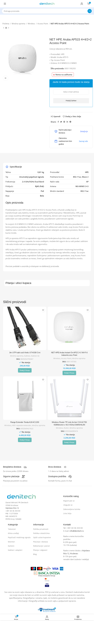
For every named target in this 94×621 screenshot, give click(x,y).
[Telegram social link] (70, 121)
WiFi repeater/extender (21, 425)
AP (87, 181)
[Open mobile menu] (4, 3)
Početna (6, 23)
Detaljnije (84, 131)
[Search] (90, 11)
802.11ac (84, 191)
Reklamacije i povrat (41, 546)
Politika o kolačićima (41, 533)
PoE (42, 191)
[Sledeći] (8, 28)
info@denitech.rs (77, 531)
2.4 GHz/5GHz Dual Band (33, 181)
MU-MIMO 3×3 (82, 186)
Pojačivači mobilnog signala (19, 537)
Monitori (11, 542)
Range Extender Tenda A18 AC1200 (24, 422)
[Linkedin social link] (67, 121)
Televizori (12, 529)
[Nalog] (81, 3)
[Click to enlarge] (5, 78)
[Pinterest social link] (64, 121)
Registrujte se (69, 501)
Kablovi (27, 356)
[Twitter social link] (61, 121)
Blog (35, 554)
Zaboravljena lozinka (71, 509)
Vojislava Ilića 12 (12, 508)
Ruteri (66, 428)
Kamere (11, 546)
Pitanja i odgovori (40, 550)
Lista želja (67, 513)
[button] (25, 370)
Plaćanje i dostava (40, 542)
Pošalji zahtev (71, 100)
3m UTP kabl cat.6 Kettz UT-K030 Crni (24, 352)
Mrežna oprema (19, 23)
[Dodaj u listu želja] (43, 310)
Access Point (42, 23)
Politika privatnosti (40, 529)
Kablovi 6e (35, 356)
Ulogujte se (67, 505)
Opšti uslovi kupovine (42, 537)
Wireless (31, 23)
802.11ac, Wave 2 (80, 177)
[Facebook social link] (58, 121)
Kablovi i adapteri (15, 550)
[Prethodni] (3, 28)
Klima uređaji (13, 533)
